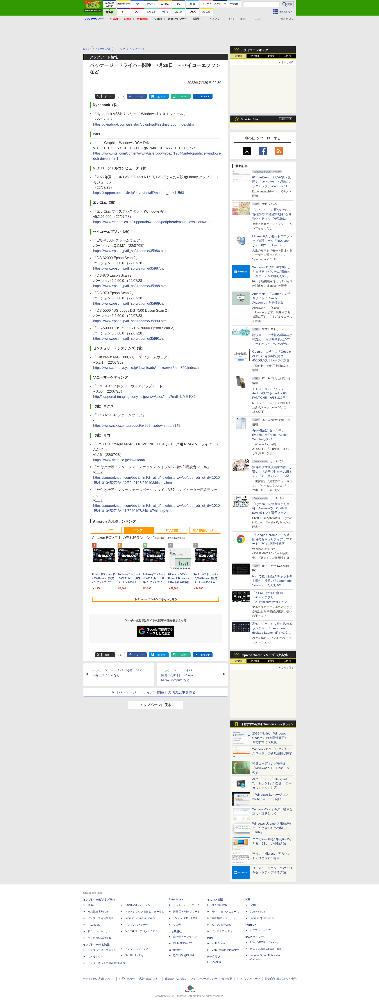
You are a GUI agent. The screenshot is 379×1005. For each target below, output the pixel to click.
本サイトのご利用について (98, 978)
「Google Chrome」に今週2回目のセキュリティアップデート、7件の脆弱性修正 (272, 539)
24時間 (254, 55)
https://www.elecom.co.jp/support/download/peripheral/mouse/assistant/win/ (151, 222)
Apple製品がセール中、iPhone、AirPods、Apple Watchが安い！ (269, 435)
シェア (139, 96)
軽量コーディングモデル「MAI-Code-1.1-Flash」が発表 (271, 768)
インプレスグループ (248, 978)
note (183, 96)
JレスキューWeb (221, 924)
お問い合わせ (127, 978)
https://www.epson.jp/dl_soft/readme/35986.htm (129, 251)
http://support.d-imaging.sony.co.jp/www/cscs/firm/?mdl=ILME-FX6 (144, 396)
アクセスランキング (254, 50)
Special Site (249, 119)
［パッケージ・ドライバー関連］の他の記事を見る (155, 692)
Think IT (92, 905)
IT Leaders (94, 924)
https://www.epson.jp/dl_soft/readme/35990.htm (129, 321)
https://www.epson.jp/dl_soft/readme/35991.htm (129, 338)
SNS (231, 18)
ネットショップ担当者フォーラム (144, 911)
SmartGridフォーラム (137, 905)
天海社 (254, 905)
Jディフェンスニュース (225, 911)
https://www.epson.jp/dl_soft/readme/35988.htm (129, 286)
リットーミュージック (186, 905)
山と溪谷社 (175, 931)
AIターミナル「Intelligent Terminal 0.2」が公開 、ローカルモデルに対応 (272, 783)
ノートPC (106, 530)
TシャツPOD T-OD (185, 918)
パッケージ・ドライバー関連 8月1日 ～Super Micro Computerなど (178, 675)
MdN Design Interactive (225, 950)
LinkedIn (205, 96)
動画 (243, 18)
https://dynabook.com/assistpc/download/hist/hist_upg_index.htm (143, 124)
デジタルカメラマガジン (102, 950)
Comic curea (257, 911)
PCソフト (139, 530)
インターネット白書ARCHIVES (106, 963)
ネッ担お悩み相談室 (99, 937)
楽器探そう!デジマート (186, 911)
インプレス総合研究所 (101, 918)
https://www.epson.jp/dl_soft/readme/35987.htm (129, 268)
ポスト (108, 96)
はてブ (161, 96)
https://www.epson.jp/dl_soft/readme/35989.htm (129, 303)
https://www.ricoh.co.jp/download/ (119, 460)
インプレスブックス (136, 948)
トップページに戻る (155, 705)
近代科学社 (175, 950)
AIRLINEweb (219, 905)
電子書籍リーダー (205, 530)
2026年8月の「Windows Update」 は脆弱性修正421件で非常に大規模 (271, 738)
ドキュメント (215, 18)
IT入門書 (172, 530)
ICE (247, 899)
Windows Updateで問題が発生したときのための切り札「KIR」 (271, 828)
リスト (120, 96)
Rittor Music (176, 899)
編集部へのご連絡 (175, 978)
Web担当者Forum (98, 911)
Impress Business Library (140, 918)
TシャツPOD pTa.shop (264, 942)
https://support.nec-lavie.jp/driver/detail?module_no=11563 (138, 193)
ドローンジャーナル (99, 931)
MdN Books (218, 943)
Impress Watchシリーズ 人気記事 (264, 655)
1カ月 (287, 55)
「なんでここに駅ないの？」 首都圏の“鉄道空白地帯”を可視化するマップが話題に (273, 214)
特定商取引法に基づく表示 (281, 978)
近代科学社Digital (183, 955)
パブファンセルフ (260, 930)
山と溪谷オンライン (185, 936)
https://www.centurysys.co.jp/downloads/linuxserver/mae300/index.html (148, 368)
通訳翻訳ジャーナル (223, 918)
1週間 (271, 55)
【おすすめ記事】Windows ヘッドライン (267, 724)
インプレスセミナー (136, 924)
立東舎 (177, 924)
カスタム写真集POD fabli (266, 948)
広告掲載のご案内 (149, 978)
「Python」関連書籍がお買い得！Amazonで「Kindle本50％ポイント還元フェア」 (272, 508)
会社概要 (227, 978)
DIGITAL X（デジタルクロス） (143, 931)
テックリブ (213, 956)
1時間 (238, 55)
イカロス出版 (215, 899)
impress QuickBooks (262, 918)
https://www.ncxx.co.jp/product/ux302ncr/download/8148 (136, 425)
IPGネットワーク (255, 936)
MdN (210, 937)
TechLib (216, 962)
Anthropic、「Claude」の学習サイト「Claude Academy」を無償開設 (271, 298)
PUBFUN (251, 924)
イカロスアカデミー (223, 931)
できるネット (95, 956)
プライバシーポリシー (204, 978)
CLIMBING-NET (182, 943)
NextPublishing (134, 955)
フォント (257, 18)
